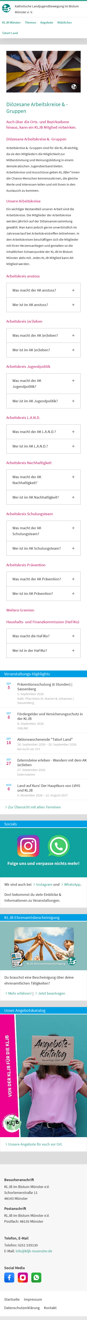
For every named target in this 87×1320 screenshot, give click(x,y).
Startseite (12, 1299)
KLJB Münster (11, 22)
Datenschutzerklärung (22, 1307)
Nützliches (64, 22)
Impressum (33, 1299)
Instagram (44, 884)
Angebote (46, 22)
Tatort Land (10, 33)
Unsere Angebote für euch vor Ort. (35, 1144)
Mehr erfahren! (20, 993)
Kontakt (50, 1307)
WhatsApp (72, 884)
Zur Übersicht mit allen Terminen (34, 807)
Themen (30, 22)
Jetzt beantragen (51, 993)
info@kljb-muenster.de (34, 1251)
